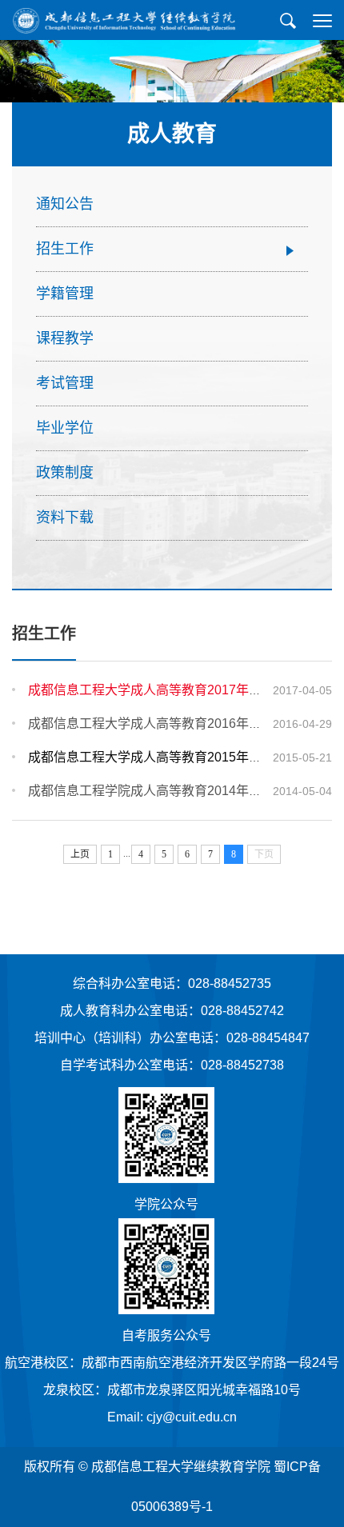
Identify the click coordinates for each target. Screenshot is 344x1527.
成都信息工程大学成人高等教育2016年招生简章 (164, 723)
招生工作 (65, 249)
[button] (288, 20)
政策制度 (65, 473)
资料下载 (65, 518)
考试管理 (65, 383)
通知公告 (65, 204)
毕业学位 (65, 428)
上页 (80, 854)
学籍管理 (65, 294)
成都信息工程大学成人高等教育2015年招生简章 (164, 757)
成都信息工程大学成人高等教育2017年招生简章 (164, 690)
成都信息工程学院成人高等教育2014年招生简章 (164, 790)
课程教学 (65, 338)
